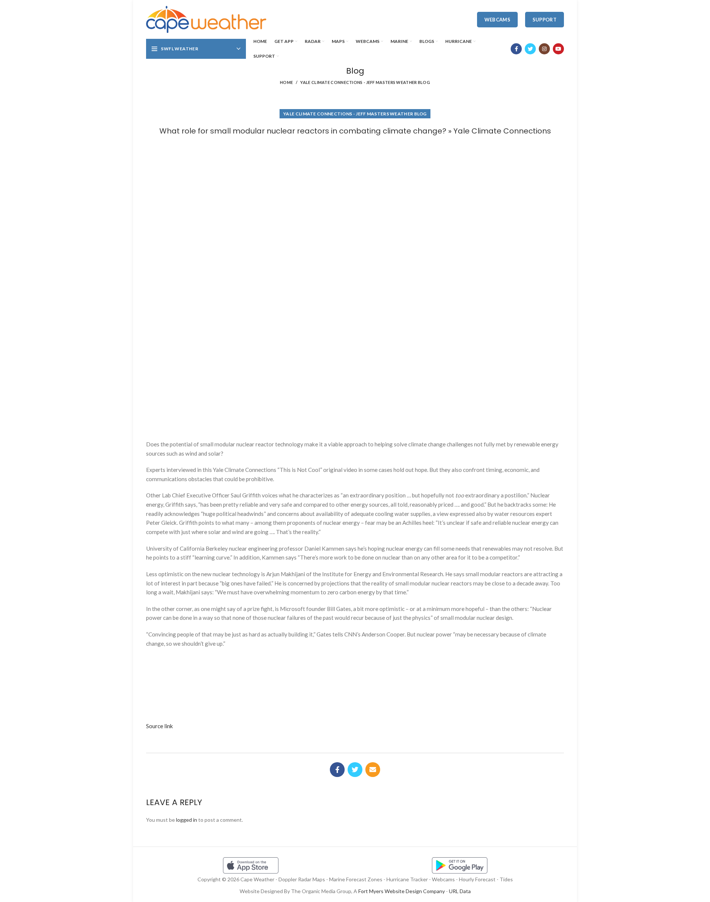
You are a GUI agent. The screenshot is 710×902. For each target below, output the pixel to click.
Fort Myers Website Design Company (401, 891)
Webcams (497, 20)
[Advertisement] (355, 163)
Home (286, 82)
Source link (159, 726)
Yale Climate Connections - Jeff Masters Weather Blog (365, 82)
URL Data (460, 891)
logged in (186, 820)
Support (544, 20)
